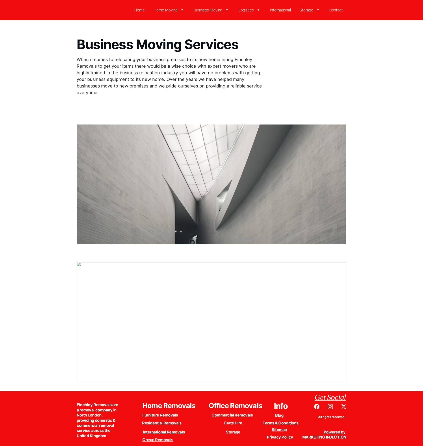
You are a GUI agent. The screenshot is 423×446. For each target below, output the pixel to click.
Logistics (246, 10)
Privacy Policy (280, 437)
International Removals (164, 432)
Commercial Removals (232, 415)
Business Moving (208, 10)
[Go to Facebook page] (319, 406)
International (280, 10)
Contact (336, 10)
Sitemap (279, 429)
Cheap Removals (157, 439)
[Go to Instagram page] (332, 406)
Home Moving (166, 10)
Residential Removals (162, 423)
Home (139, 10)
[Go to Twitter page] (343, 406)
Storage (306, 10)
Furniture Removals (160, 415)
